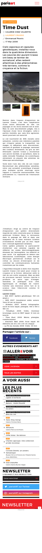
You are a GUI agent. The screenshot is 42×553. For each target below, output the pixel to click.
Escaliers (9, 409)
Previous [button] (7, 87)
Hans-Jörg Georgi (13, 420)
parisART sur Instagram (21, 493)
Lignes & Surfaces (13, 398)
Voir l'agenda (20, 366)
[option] (21, 88)
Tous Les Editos (20, 373)
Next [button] (35, 87)
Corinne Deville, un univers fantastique (17, 452)
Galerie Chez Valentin (18, 32)
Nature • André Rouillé (15, 403)
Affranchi (10, 428)
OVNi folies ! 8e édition (16, 435)
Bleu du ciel (11, 414)
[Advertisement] (21, 203)
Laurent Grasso (14, 35)
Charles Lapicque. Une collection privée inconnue (20, 442)
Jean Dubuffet (12, 463)
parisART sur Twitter (17, 487)
